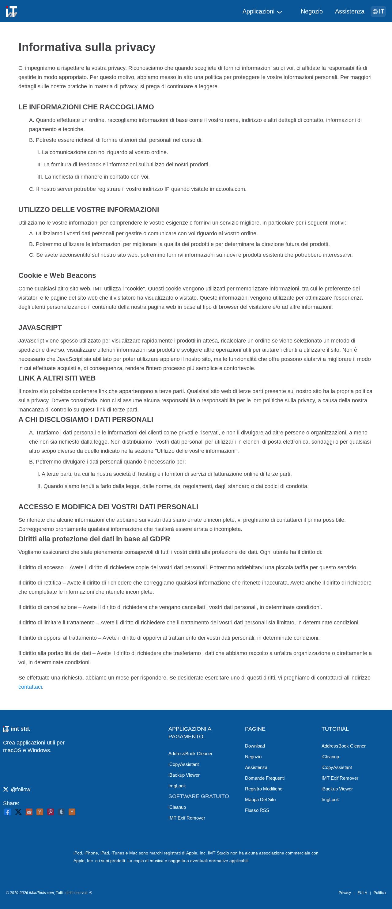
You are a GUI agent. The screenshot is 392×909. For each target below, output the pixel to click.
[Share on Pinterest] (50, 812)
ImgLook (177, 785)
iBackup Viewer (184, 775)
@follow (20, 789)
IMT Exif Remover (186, 817)
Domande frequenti (265, 778)
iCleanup (177, 807)
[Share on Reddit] (29, 812)
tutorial (335, 729)
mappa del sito (260, 799)
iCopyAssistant (183, 764)
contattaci (30, 687)
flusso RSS (257, 810)
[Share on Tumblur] (61, 812)
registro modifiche (263, 788)
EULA (362, 893)
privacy (345, 893)
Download (255, 745)
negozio (312, 11)
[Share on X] (18, 812)
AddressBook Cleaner (190, 753)
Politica (380, 893)
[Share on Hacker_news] (72, 812)
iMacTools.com (41, 893)
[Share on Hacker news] (39, 812)
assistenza (349, 11)
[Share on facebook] (7, 812)
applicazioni (258, 11)
